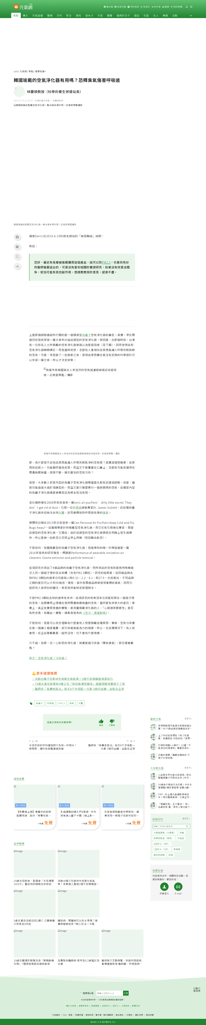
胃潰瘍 (176, 849)
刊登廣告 (56, 1015)
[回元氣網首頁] (26, 7)
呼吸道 (77, 507)
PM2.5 (106, 262)
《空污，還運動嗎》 (94, 613)
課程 (78, 15)
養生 (25, 15)
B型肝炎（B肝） (162, 843)
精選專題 (95, 1006)
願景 (166, 6)
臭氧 (106, 512)
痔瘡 (182, 832)
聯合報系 (120, 1015)
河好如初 (134, 6)
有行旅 (157, 6)
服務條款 (90, 1015)
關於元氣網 (71, 1006)
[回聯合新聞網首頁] (16, 7)
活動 (175, 15)
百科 (59, 15)
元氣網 (23, 71)
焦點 (16, 15)
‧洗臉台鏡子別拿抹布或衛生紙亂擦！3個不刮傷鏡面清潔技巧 (72, 679)
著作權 (98, 1015)
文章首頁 (125, 1006)
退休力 (89, 15)
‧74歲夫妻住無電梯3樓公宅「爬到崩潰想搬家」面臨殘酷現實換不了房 (78, 684)
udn (16, 71)
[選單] (191, 7)
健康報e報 (88, 993)
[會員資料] (186, 7)
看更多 (188, 718)
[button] (191, 15)
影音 (69, 15)
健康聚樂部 (84, 1006)
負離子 (86, 335)
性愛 (146, 15)
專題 (165, 15)
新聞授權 (79, 1015)
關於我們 (139, 1015)
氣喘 (170, 854)
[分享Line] (17, 246)
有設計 (146, 6)
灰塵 (61, 512)
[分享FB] (17, 237)
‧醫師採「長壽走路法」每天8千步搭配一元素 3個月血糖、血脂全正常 (78, 689)
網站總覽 (150, 1015)
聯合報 (109, 6)
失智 (100, 15)
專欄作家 (136, 1006)
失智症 (180, 838)
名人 (155, 15)
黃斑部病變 (159, 854)
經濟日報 (121, 6)
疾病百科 (106, 1006)
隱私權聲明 (108, 1015)
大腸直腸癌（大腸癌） (165, 832)
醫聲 (109, 15)
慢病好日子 (123, 15)
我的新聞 (177, 6)
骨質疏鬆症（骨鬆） (164, 838)
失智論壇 (37, 15)
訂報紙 (129, 1015)
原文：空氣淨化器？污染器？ (48, 658)
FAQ (65, 1015)
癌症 (136, 15)
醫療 (50, 15)
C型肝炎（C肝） (162, 849)
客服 (70, 1015)
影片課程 (20, 805)
